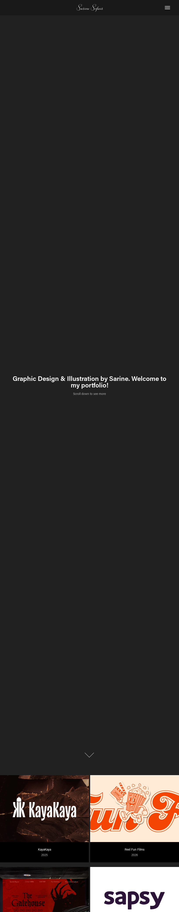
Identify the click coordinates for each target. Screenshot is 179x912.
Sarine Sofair (89, 7)
